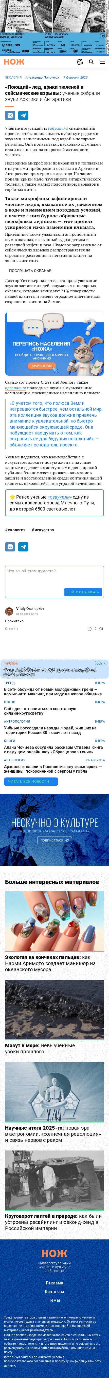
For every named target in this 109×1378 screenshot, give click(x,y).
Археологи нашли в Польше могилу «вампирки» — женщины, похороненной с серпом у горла (53, 769)
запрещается (53, 1339)
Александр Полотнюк (42, 77)
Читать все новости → (31, 781)
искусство (44, 530)
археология (14, 760)
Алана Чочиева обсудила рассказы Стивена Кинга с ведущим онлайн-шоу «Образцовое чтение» (53, 749)
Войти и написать (83, 592)
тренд (9, 683)
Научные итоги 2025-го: (53, 1134)
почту (8, 1352)
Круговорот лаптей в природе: (53, 1222)
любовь (11, 663)
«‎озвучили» (60, 497)
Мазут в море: (40, 1048)
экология (13, 77)
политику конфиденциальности (78, 1361)
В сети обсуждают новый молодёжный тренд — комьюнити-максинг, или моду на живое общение (53, 691)
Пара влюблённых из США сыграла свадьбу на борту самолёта (50, 672)
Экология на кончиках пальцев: (50, 963)
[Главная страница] (14, 62)
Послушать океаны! (30, 270)
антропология (17, 721)
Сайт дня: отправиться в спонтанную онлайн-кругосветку (40, 711)
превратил (15, 387)
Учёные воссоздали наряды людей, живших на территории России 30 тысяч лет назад (50, 730)
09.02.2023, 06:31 (27, 614)
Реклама (54, 1283)
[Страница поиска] (91, 61)
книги (9, 741)
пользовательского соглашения (27, 1361)
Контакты (54, 1291)
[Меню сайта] (102, 62)
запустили (58, 128)
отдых (9, 702)
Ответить (12, 629)
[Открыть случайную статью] (80, 62)
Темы (54, 1300)
